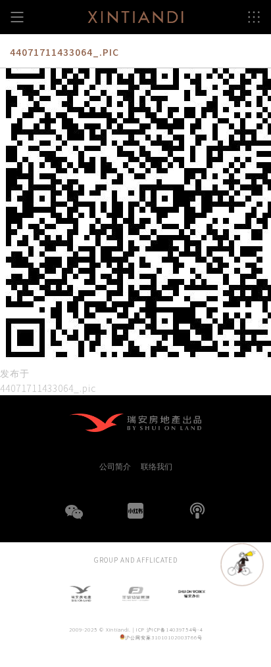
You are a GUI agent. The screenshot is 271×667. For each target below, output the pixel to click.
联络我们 (156, 466)
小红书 (135, 511)
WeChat (74, 520)
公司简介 (115, 466)
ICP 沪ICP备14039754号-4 (169, 629)
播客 (197, 511)
